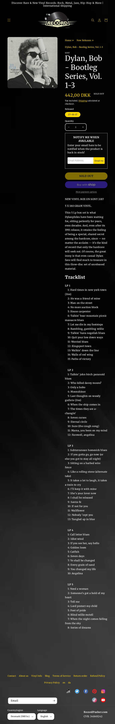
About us (23, 676)
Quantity (69, 121)
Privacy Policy (52, 682)
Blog (47, 676)
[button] (9, 20)
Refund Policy (97, 676)
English (44, 716)
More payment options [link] (86, 192)
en (64, 682)
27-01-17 (72, 114)
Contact (12, 676)
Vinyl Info (36, 676)
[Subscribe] (54, 700)
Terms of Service (62, 676)
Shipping (82, 101)
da (69, 682)
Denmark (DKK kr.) (20, 716)
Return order (80, 676)
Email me (99, 161)
